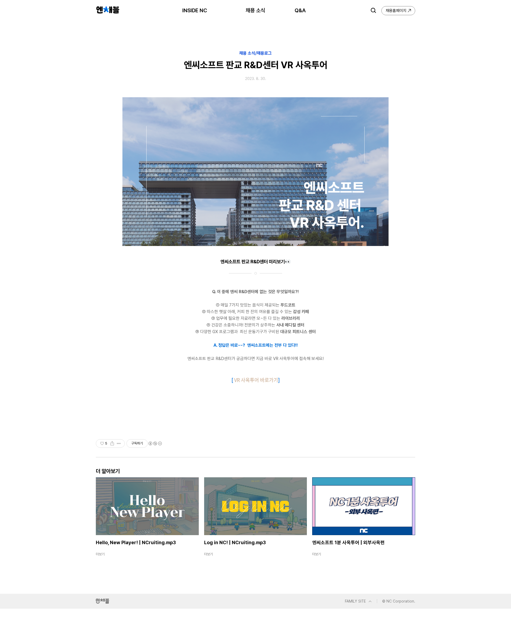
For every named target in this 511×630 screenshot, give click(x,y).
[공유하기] (112, 443)
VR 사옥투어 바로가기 (256, 379)
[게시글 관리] (119, 443)
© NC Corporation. (398, 601)
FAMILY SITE (355, 601)
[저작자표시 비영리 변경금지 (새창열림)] (155, 443)
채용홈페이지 (396, 10)
